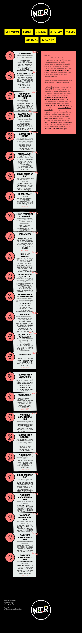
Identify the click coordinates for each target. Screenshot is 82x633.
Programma (12, 32)
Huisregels (48, 40)
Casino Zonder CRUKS (50, 118)
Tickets (70, 32)
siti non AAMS (48, 89)
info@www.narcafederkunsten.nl (13, 609)
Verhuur (41, 32)
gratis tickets (33, 112)
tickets (35, 52)
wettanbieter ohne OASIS (51, 97)
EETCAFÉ (27, 32)
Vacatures (32, 40)
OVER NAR (56, 32)
